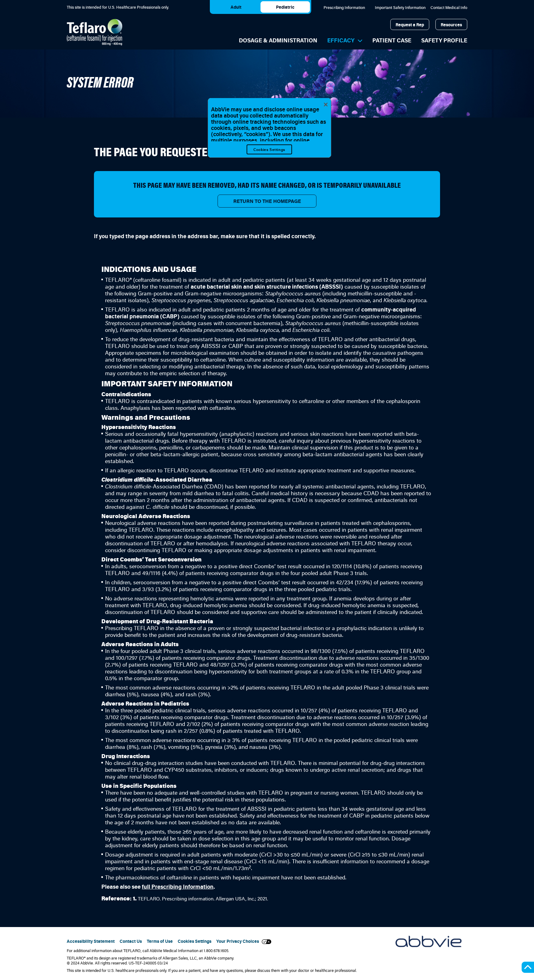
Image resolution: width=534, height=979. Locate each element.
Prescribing (344, 7)
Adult (236, 7)
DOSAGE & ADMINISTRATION (278, 40)
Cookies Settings (269, 149)
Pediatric (285, 7)
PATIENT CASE (391, 40)
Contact (448, 7)
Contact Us (131, 941)
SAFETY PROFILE (444, 40)
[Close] (326, 104)
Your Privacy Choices (239, 941)
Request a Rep (410, 25)
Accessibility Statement (91, 941)
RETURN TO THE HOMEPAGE (267, 201)
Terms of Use (160, 941)
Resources (451, 25)
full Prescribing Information (178, 886)
